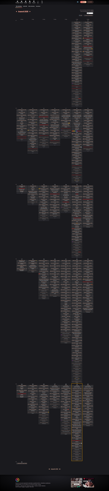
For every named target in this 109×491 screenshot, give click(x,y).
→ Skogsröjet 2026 (77, 27)
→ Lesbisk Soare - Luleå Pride (88, 273)
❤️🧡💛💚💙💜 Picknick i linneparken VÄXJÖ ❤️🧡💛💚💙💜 (77, 131)
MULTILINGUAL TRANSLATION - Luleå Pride (77, 279)
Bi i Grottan (77, 188)
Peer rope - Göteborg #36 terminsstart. (88, 400)
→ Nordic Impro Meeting (88, 265)
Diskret (23, 486)
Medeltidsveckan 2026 (88, 35)
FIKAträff (76, 207)
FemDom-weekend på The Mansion (66, 393)
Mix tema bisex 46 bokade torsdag (66, 341)
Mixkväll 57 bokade (77, 254)
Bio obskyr (22, 396)
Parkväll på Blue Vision (76, 93)
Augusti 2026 (23, 11)
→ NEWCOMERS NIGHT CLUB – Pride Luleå (88, 276)
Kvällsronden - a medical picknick (88, 46)
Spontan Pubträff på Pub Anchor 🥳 (66, 414)
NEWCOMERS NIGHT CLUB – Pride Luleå (77, 355)
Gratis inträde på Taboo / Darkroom (33, 150)
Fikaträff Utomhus (33, 140)
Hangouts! (33, 188)
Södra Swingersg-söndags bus (88, 225)
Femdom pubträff (44, 276)
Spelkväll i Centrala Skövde (76, 233)
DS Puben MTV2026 (54, 122)
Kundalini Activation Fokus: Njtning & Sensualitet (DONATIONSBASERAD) (88, 217)
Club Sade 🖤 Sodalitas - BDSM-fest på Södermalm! (66, 401)
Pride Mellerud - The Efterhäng (88, 308)
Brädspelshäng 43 (88, 403)
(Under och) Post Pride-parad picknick (77, 43)
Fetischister (43, 483)
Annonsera (43, 485)
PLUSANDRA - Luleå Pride (77, 300)
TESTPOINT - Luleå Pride (66, 316)
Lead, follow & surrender (77, 212)
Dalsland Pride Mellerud (88, 292)
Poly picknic (33, 116)
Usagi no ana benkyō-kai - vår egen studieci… (22, 269)
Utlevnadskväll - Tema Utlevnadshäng (44, 406)
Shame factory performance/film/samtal (66, 297)
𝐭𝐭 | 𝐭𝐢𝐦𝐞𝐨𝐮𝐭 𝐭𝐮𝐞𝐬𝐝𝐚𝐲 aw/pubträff (33, 132)
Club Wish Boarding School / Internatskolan (55, 390)
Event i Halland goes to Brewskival (77, 395)
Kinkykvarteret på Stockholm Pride (77, 48)
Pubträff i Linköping (66, 199)
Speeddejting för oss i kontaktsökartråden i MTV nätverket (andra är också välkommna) (22, 128)
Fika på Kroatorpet (77, 54)
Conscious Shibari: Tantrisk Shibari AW (66, 188)
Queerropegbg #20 (55, 276)
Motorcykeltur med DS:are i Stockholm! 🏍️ (88, 125)
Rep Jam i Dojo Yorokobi (88, 207)
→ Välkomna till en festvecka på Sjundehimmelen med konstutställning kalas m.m (88, 56)
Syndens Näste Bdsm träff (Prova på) (77, 429)
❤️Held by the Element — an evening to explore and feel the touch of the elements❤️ (44, 273)
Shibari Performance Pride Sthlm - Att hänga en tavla (77, 72)
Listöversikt (25, 6)
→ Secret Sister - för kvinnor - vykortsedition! (44, 115)
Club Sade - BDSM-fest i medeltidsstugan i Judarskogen (77, 440)
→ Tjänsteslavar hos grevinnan (88, 191)
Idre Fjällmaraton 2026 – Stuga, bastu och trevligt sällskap (66, 265)
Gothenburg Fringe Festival (66, 388)
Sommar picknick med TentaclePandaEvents (55, 204)
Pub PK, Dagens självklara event (33, 135)
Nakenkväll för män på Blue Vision (55, 142)
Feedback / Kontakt (37, 485)
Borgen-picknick (88, 212)
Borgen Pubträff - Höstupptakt (55, 396)
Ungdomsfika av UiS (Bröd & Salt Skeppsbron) (44, 390)
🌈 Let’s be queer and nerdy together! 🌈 (88, 38)
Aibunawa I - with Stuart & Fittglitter (77, 191)
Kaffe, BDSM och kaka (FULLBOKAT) (77, 220)
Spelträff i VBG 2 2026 (77, 313)
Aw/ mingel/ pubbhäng (66, 279)
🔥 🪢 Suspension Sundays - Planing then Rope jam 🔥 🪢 (88, 51)
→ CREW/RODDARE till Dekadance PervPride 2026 (88, 30)
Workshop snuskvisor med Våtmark (33, 124)
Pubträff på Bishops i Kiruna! (77, 337)
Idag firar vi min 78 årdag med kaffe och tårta (44, 137)
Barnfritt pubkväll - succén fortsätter (88, 421)
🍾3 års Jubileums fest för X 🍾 (77, 456)
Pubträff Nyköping (66, 404)
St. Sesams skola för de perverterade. (66, 324)
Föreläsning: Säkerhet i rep (65, 396)
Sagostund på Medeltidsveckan (77, 141)
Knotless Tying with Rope (44, 271)
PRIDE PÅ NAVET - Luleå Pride (44, 263)
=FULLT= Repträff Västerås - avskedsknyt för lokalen (44, 204)
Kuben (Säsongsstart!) (33, 406)
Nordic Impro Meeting (77, 273)
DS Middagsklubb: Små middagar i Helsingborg (77, 329)
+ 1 (76, 106)
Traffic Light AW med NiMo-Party (66, 132)
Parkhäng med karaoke (44, 127)
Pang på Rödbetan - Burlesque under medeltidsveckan (44, 130)
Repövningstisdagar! (32, 409)
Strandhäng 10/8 (22, 188)
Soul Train (66, 196)
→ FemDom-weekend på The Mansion (77, 390)
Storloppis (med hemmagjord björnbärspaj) (77, 199)
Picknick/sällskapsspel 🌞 (88, 48)
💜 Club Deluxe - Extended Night (77, 83)
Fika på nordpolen (88, 408)
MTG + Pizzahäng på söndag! (88, 141)
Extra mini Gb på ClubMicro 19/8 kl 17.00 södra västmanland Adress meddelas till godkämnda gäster (44, 289)
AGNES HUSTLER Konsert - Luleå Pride (77, 321)
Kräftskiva (77, 96)
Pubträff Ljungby (66, 313)
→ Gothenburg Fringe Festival (77, 388)
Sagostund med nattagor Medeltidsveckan (44, 132)
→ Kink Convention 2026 (66, 263)
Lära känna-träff (55, 289)
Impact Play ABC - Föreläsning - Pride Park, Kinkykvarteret (77, 56)
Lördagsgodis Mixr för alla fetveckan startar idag (77, 88)
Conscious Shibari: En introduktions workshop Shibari (77, 398)
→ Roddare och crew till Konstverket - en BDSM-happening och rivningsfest (88, 268)
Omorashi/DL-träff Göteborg (44, 279)
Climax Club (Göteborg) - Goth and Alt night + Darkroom (77, 160)
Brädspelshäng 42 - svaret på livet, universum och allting (88, 297)
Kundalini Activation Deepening (55, 212)
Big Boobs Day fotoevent (66, 390)
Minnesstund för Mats (88, 131)
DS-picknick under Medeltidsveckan (22, 115)
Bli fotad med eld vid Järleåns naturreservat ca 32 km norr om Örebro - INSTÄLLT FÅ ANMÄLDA (88, 199)
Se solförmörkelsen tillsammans (44, 191)
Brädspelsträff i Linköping (32, 191)
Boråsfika (21, 123)
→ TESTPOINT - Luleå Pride (77, 271)
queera (26, 484)
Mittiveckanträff (44, 281)
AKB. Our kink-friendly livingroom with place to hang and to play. (55, 209)
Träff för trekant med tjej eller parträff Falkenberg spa (77, 348)
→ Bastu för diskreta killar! (87, 120)
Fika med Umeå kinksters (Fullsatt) (33, 388)
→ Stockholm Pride (77, 22)
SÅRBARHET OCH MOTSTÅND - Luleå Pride (66, 273)
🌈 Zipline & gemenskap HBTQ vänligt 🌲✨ (88, 279)
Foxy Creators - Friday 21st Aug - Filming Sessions (66, 332)
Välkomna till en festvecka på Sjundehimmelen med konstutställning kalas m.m (77, 85)
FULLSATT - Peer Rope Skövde (88, 405)
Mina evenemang (31, 6)
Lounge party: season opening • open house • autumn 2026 (77, 236)
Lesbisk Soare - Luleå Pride (76, 352)
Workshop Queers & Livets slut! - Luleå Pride (66, 271)
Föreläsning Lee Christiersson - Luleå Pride (44, 265)
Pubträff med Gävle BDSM (66, 398)
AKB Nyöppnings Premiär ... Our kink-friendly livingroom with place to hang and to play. (55, 127)
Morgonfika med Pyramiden (55, 188)
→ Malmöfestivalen (77, 117)
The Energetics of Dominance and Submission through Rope (77, 392)
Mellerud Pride (88, 295)
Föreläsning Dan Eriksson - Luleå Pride (44, 260)
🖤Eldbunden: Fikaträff (77, 217)
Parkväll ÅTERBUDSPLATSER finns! (77, 381)
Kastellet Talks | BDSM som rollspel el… (21, 266)
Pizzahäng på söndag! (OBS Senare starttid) (88, 223)
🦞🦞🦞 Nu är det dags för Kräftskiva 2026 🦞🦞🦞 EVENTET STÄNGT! (77, 228)
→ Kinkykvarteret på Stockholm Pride (77, 35)
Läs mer (39, 484)
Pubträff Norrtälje (33, 143)
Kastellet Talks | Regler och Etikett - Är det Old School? (55, 132)
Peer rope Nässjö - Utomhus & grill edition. (77, 215)
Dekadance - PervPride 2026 (77, 67)
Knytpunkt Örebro (88, 300)
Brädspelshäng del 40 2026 (88, 128)
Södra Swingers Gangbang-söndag (88, 424)
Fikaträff (87, 220)
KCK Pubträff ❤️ (66, 409)
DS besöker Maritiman (55, 268)
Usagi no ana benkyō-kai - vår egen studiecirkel (22, 125)
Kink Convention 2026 (55, 263)
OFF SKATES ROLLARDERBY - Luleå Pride (77, 303)
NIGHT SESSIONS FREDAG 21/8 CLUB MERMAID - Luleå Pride (66, 329)
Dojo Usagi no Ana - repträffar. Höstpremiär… (22, 391)
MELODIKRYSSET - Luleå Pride (77, 276)
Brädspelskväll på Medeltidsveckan (55, 135)
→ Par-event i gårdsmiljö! (55, 116)
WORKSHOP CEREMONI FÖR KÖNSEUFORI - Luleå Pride (77, 289)
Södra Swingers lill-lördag (44, 142)
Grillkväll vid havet (44, 398)
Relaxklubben (44, 297)
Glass (77, 416)
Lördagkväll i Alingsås (77, 157)
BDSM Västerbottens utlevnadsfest (77, 427)
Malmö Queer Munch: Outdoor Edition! (44, 409)
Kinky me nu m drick (76, 123)
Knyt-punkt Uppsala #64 (22, 393)
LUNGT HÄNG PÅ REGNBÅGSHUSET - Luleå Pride (77, 305)
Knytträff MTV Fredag (66, 125)
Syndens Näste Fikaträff (55, 124)
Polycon (43, 393)
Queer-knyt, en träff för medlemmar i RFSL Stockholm (77, 400)
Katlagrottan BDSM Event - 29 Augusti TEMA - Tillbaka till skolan (77, 432)
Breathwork (22, 190)
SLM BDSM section (88, 419)
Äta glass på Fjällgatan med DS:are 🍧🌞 (88, 136)
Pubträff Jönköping (77, 435)
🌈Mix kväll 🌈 (77, 180)
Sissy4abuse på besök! (66, 422)
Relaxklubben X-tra (55, 406)
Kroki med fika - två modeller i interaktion (77, 403)
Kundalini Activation (87, 43)
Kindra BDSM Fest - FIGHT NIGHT (77, 424)
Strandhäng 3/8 (22, 117)
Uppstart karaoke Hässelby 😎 (44, 412)
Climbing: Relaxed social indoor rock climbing (88, 144)
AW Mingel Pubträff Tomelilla (66, 120)
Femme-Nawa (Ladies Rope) (33, 390)
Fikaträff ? (22, 131)
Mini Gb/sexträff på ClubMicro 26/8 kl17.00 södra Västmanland (44, 417)
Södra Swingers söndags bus (87, 148)
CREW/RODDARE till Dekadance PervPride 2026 (77, 38)
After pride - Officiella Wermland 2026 (77, 437)
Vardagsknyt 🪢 (44, 404)
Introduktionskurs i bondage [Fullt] (88, 215)
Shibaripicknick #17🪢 (88, 209)
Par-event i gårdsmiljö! (44, 119)
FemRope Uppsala (22, 133)
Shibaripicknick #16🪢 (88, 133)
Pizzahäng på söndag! (88, 54)
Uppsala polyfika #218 (55, 287)
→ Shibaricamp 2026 (32, 112)
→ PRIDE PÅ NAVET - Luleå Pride (55, 260)
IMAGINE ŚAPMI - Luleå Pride (55, 271)
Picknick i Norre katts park (76, 149)
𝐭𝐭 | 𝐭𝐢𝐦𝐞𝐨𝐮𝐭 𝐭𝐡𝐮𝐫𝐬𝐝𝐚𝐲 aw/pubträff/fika (55, 199)
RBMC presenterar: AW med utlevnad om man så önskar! (66, 406)
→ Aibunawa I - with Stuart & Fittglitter (88, 186)
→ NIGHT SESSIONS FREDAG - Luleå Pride (77, 268)
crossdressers (47, 483)
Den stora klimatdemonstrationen (88, 289)
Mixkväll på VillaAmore (76, 249)
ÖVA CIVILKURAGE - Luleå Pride (55, 273)
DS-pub (66, 303)
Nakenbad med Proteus (77, 204)
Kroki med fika (76, 46)
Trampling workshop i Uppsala (88, 411)
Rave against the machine (76, 421)
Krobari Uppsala (77, 316)
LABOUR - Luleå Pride (54, 292)
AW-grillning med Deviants (43, 124)
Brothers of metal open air (76, 297)
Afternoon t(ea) (66, 281)
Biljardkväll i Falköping (77, 411)
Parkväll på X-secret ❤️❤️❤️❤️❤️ (77, 98)
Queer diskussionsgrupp (66, 287)
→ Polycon (55, 385)
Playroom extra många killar (66, 430)
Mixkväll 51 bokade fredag (77, 458)
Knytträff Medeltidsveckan (21, 120)
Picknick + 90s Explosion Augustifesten (66, 191)
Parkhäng (77, 225)
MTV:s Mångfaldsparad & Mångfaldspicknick (33, 119)
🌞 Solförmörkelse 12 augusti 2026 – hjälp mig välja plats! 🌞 (44, 188)
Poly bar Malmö (33, 127)
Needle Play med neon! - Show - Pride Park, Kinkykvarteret (77, 80)
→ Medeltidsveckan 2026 (22, 109)
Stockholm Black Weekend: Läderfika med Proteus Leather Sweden (88, 413)
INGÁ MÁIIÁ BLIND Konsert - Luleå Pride (66, 284)
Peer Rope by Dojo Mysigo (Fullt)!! (66, 300)
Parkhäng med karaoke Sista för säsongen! (44, 287)
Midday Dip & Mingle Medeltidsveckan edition (44, 116)
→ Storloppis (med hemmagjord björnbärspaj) (88, 188)
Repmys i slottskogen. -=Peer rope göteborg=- (77, 51)
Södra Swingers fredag (65, 135)
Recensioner (38, 6)
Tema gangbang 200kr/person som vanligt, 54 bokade (44, 144)
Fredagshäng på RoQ (66, 321)
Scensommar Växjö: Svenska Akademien (44, 196)
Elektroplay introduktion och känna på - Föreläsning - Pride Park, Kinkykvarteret (77, 75)
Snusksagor (33, 146)
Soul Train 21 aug (66, 305)
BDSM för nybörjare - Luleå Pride (66, 276)
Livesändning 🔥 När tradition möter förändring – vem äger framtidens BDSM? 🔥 (77, 223)
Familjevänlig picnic (76, 136)
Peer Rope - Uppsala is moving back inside (88, 204)
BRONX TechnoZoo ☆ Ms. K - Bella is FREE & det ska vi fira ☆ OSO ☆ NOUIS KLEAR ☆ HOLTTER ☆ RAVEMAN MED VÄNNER (77, 445)
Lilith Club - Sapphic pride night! (77, 64)
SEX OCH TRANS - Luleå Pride (55, 265)
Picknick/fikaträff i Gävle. (55, 130)
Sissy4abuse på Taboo (87, 58)
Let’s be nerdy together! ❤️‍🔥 (88, 284)
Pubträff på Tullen (44, 199)
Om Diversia (29, 485)
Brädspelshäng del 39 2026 (88, 40)
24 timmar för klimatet (77, 308)
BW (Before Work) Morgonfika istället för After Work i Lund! (44, 388)
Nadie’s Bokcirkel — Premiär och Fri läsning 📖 (55, 398)
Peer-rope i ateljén (44, 207)
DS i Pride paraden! (77, 40)
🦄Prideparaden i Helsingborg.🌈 (77, 133)
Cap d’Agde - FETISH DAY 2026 (55, 119)
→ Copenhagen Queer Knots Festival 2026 (77, 30)
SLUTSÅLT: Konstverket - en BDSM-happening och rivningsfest (77, 345)
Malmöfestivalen (66, 117)
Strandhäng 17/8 (22, 260)
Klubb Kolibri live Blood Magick (66, 412)
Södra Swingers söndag (88, 63)
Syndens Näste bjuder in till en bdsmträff (77, 62)
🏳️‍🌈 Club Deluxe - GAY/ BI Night (77, 167)
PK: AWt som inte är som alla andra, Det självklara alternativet (33, 396)
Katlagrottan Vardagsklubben (43, 414)
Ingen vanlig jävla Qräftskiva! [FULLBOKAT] (77, 324)
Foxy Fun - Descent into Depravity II (77, 363)
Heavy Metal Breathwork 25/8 (33, 404)
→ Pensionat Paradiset (77, 24)
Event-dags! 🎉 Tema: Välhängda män (77, 186)
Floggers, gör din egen (88, 392)
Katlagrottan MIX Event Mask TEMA (77, 370)
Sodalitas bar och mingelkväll (66, 308)
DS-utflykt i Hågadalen (88, 123)
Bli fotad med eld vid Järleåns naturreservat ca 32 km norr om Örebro (88, 281)
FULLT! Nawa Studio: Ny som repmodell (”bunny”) (88, 395)
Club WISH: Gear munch (66, 204)
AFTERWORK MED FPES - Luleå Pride (66, 292)
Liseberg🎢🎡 (77, 125)
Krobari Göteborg (44, 401)
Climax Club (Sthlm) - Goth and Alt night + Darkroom (66, 417)
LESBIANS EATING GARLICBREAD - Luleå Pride (77, 295)
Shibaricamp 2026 (22, 112)
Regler (32, 485)
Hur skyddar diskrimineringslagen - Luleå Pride (66, 268)
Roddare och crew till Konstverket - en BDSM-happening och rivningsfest (88, 196)
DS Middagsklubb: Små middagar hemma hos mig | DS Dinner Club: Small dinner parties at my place (77, 152)
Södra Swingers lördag (76, 177)
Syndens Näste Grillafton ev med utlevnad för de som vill (77, 332)
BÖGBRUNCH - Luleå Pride (76, 287)
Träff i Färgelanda (55, 191)
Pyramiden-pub (32, 138)
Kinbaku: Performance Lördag (77, 340)
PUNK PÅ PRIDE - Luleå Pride (77, 284)
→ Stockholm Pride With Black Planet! (77, 32)
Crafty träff (77, 128)
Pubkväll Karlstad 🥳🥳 (66, 123)
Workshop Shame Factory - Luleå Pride (66, 295)
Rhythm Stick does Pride (77, 209)
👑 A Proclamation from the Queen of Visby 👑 (33, 130)
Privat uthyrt (77, 120)
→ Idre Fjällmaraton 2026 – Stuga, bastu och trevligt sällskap (77, 265)
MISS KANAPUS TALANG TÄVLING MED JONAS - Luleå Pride (66, 289)
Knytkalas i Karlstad (43, 268)
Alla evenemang (19, 6)
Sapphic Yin (77, 281)
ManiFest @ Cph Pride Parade (77, 196)
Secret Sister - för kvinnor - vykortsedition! (33, 115)
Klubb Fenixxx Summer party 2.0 (77, 70)
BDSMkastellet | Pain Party (76, 59)
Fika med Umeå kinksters (55, 196)
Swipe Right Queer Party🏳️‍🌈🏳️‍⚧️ (77, 443)
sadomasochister (19, 484)
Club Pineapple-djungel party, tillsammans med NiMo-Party (77, 172)
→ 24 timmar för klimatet (88, 271)
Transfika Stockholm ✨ (33, 122)
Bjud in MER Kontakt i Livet (43, 212)
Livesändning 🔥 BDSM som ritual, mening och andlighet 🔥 (77, 408)
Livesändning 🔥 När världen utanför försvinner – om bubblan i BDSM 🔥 (77, 144)
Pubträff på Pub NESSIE (44, 122)
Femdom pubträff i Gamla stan (55, 279)
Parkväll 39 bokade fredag (77, 101)
